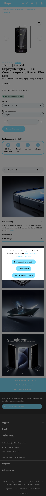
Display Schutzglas (9, 111)
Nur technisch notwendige (23, 262)
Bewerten (18, 62)
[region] (23, 38)
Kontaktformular (19, 457)
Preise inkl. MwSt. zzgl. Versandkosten (15, 90)
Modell (4, 102)
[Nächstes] (40, 38)
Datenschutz (23, 489)
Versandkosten (36, 482)
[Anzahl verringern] (4, 121)
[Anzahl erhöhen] (41, 121)
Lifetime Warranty (34, 489)
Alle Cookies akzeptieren (24, 275)
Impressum (9, 489)
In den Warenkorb (14, 129)
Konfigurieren (24, 268)
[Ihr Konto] (37, 3)
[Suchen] (27, 3)
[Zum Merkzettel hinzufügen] (38, 22)
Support (5, 422)
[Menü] (23, 3)
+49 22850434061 (10, 447)
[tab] (22, 225)
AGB (16, 489)
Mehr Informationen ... (32, 253)
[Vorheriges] (6, 38)
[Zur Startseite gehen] (7, 3)
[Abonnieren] (40, 406)
